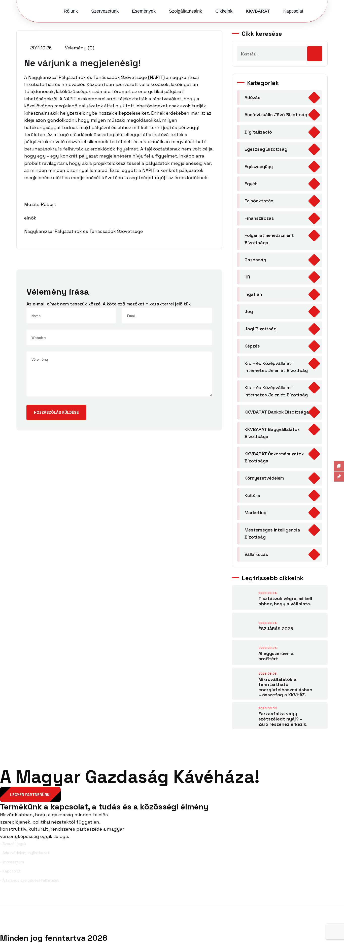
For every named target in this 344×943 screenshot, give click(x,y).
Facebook (17, 898)
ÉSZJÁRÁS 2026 (275, 629)
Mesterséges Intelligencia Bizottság (272, 533)
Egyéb (251, 183)
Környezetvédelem (264, 478)
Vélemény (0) (79, 48)
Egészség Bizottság (266, 149)
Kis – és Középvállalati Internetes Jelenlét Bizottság (276, 366)
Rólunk (71, 11)
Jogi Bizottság (261, 329)
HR (247, 277)
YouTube (333, 898)
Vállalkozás (256, 554)
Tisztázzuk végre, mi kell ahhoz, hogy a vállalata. (285, 601)
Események (144, 11)
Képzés (252, 346)
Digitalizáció (258, 132)
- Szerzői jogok (13, 843)
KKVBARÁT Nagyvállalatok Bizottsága (272, 432)
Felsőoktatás (259, 201)
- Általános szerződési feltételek (29, 880)
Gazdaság (255, 260)
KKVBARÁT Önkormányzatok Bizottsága (274, 457)
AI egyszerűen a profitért (276, 656)
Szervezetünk (105, 11)
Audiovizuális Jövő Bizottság (276, 114)
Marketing (255, 512)
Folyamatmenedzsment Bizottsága (269, 238)
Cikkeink (223, 11)
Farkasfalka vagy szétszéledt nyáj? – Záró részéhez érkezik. (282, 719)
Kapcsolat (293, 11)
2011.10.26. (41, 48)
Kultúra (252, 495)
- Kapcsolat (10, 871)
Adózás (252, 97)
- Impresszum (12, 862)
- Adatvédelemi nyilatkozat (25, 852)
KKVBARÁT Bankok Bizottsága (277, 412)
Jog (249, 311)
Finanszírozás (259, 218)
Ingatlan (253, 294)
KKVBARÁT (258, 11)
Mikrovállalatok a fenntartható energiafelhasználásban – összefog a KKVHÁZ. (285, 687)
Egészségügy (259, 166)
